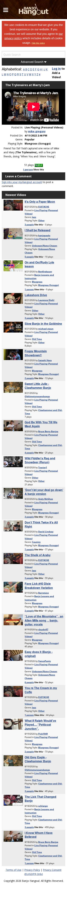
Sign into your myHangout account (22, 182)
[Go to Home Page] (33, 9)
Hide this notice (38, 43)
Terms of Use (13, 870)
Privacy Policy (32, 870)
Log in (56, 69)
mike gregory (37, 131)
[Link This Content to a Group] (38, 165)
